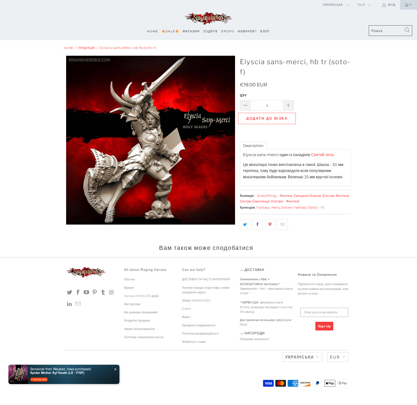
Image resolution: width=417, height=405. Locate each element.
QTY (243, 95)
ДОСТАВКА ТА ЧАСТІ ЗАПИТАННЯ (206, 279)
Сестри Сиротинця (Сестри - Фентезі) (269, 201)
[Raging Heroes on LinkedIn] (69, 304)
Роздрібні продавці (137, 320)
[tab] (253, 145)
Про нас (129, 279)
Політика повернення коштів (143, 337)
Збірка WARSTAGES (196, 300)
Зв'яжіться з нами (194, 341)
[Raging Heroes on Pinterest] (94, 292)
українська (333, 5)
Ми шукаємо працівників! (141, 312)
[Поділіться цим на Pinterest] (270, 224)
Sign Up (324, 326)
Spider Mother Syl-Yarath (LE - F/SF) (57, 373)
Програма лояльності (254, 339)
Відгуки (129, 287)
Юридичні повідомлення (198, 325)
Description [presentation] (253, 145)
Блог (265, 31)
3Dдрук (210, 31)
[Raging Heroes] (208, 18)
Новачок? (247, 31)
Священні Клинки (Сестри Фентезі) (321, 195)
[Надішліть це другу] (283, 224)
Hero (275, 207)
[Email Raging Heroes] (78, 304)
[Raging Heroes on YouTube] (86, 292)
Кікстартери (132, 304)
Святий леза (322, 154)
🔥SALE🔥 (170, 31)
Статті (186, 308)
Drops (227, 31)
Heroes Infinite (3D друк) (141, 296)
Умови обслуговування (139, 329)
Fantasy (263, 207)
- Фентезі (285, 195)
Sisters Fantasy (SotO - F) (302, 207)
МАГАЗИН (191, 31)
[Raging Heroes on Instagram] (111, 292)
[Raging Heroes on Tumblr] (103, 292)
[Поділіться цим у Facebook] (257, 224)
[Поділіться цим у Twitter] (245, 224)
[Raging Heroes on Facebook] (78, 292)
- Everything (265, 195)
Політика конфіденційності (200, 333)
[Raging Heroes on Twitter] (69, 292)
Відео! (186, 317)
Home (152, 31)
